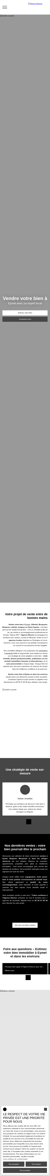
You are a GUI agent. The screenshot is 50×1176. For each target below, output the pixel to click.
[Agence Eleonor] (38, 7)
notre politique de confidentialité (15, 1159)
